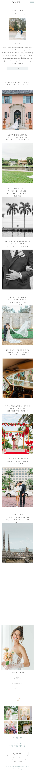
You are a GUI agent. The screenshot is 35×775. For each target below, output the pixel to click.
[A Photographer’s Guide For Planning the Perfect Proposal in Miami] (17, 434)
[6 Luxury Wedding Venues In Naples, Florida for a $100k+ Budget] (17, 217)
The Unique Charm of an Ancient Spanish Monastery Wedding (17, 243)
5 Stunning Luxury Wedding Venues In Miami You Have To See (17, 137)
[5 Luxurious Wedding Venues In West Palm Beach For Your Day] (17, 487)
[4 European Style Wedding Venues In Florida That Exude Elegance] (17, 325)
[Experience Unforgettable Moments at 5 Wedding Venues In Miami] (17, 543)
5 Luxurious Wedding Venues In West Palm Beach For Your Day (17, 461)
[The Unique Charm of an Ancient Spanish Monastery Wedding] (17, 269)
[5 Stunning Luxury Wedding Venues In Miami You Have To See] (17, 163)
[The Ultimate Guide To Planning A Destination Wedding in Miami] (17, 378)
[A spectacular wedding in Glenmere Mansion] (17, 110)
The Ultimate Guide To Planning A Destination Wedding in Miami (17, 352)
